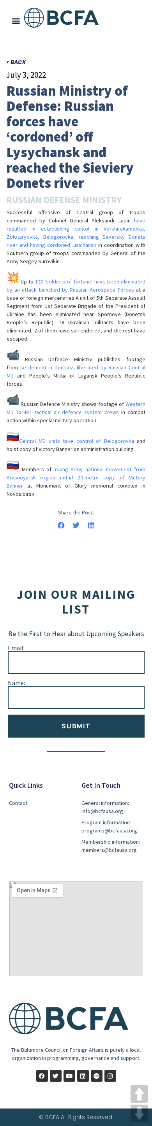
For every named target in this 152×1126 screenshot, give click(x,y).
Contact (18, 802)
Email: (16, 648)
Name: (16, 683)
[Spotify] (97, 1076)
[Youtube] (69, 1076)
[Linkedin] (83, 1076)
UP (139, 1094)
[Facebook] (42, 1076)
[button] (15, 20)
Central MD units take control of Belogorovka (76, 440)
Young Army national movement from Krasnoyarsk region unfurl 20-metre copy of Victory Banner (76, 477)
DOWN (139, 1113)
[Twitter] (56, 1076)
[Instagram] (110, 1076)
